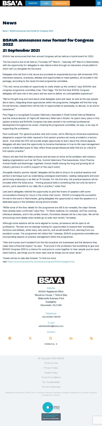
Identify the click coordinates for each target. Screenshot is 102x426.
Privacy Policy (51, 367)
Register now (60, 3)
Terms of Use (51, 363)
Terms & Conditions (51, 377)
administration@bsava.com (51, 326)
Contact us (49, 344)
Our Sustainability (51, 382)
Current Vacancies (51, 386)
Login (46, 3)
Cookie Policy (51, 372)
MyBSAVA (33, 3)
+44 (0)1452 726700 (51, 317)
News (5, 31)
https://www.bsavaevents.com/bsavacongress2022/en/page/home (41, 261)
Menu (99, 3)
